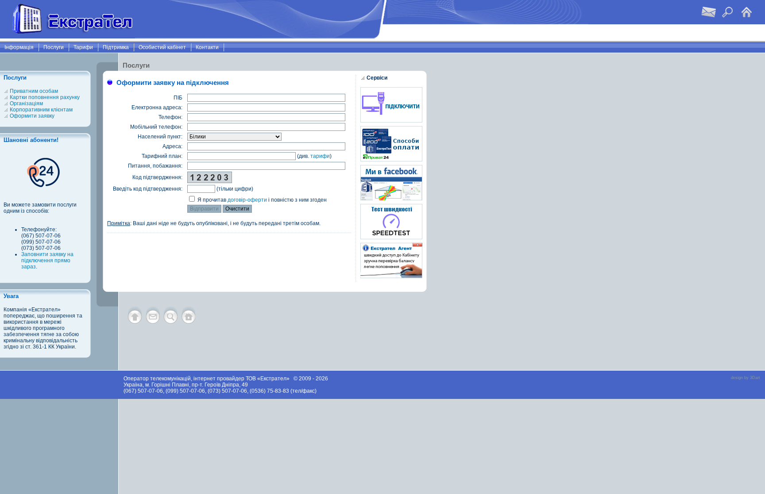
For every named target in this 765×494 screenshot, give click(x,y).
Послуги (53, 47)
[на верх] (135, 322)
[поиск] (170, 322)
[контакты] (153, 322)
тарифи (320, 156)
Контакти (207, 47)
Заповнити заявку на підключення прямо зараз (47, 260)
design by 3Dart (745, 377)
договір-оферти (247, 200)
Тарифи (83, 47)
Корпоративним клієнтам (41, 110)
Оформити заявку (32, 116)
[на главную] (188, 322)
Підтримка (116, 47)
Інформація (19, 47)
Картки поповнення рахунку (45, 97)
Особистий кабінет (162, 47)
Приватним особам (34, 91)
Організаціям (26, 103)
